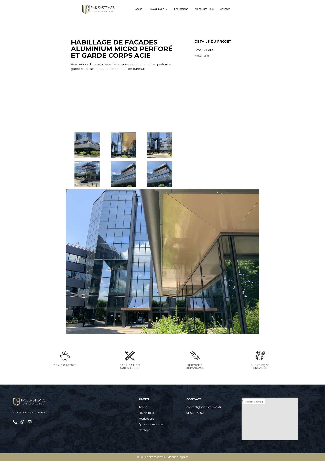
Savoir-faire (157, 9)
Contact (225, 9)
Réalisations (181, 9)
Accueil (139, 9)
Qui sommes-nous (204, 9)
